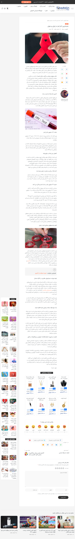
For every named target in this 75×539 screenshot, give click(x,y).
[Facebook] (66, 69)
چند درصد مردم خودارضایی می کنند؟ (5, 366)
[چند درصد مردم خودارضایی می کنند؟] (4, 360)
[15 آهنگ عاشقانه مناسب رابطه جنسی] (13, 303)
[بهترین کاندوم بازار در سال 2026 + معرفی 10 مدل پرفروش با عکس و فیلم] (4, 334)
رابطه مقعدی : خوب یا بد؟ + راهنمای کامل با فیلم (13, 381)
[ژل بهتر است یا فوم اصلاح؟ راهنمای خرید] (4, 469)
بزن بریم (26, 2)
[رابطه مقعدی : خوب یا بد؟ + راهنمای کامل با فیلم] (13, 374)
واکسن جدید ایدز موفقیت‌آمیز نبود (9, 530)
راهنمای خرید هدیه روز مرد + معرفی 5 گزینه (5, 463)
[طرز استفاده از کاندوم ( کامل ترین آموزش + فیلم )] (4, 318)
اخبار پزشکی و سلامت (69, 526)
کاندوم (28, 261)
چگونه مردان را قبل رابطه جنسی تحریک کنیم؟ (5, 407)
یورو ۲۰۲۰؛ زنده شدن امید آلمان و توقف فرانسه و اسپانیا (47, 531)
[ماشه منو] (71, 8)
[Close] (1, 2)
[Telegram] (66, 82)
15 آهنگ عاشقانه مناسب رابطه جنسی (13, 309)
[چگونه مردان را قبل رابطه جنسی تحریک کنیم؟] (4, 401)
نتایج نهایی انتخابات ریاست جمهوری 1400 (29, 531)
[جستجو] (2, 8)
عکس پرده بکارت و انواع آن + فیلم (13, 339)
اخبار (67, 24)
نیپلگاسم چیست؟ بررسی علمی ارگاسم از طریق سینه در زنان (5, 311)
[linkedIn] (56, 445)
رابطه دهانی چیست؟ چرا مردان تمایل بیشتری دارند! (13, 394)
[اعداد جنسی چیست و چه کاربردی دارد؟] (13, 428)
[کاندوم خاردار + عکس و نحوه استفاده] (13, 348)
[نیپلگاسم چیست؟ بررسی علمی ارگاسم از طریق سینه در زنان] (4, 303)
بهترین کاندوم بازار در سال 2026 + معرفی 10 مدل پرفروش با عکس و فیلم (5, 341)
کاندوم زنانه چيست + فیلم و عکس (5, 393)
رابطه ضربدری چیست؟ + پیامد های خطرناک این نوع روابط (13, 407)
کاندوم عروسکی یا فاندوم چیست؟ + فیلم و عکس (5, 421)
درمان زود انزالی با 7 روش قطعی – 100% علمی (5, 433)
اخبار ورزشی (51, 526)
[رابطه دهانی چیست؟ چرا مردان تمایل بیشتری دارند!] (13, 387)
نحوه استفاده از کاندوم (41, 273)
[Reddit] (62, 78)
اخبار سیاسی (32, 526)
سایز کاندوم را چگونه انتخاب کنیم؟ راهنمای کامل (5, 381)
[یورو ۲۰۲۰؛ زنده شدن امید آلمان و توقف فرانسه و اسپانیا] (47, 522)
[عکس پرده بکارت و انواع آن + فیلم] (13, 334)
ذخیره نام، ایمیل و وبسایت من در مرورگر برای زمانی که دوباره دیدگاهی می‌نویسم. (52, 493)
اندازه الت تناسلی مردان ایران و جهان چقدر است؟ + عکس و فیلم (13, 326)
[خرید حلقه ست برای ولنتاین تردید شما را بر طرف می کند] (4, 444)
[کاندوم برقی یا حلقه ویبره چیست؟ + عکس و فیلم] (13, 360)
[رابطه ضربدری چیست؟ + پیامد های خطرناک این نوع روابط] (13, 401)
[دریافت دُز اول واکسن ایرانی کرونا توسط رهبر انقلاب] (66, 522)
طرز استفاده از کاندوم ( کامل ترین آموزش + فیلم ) (5, 325)
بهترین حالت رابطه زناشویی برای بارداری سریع (13, 421)
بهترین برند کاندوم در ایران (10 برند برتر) (13, 463)
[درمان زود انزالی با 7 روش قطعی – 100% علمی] (4, 428)
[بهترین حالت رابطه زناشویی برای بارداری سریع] (13, 414)
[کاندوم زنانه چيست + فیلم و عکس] (4, 387)
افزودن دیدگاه (64, 29)
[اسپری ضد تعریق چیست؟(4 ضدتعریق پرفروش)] (13, 469)
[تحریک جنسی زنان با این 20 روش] (4, 348)
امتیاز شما (66, 468)
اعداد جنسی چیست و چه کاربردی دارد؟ (13, 433)
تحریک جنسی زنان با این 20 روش (5, 354)
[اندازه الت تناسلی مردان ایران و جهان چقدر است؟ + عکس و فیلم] (13, 318)
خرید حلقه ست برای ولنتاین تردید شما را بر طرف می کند (5, 450)
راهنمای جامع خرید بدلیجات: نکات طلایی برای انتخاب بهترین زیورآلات (13, 445)
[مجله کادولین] (63, 8)
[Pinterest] (66, 73)
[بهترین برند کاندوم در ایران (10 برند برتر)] (13, 457)
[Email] (62, 82)
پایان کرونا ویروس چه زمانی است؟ (64, 100)
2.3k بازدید (51, 29)
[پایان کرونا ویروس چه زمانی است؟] (64, 94)
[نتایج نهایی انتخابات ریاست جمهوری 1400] (28, 522)
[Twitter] (62, 69)
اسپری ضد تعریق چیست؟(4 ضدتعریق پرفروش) (13, 476)
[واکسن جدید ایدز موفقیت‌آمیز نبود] (9, 522)
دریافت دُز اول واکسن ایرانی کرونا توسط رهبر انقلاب (66, 531)
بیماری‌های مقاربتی (47, 290)
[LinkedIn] (66, 78)
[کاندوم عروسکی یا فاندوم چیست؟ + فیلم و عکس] (4, 414)
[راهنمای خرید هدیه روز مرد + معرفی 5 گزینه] (4, 457)
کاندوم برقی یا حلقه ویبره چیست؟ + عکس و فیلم (13, 367)
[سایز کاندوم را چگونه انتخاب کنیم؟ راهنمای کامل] (4, 374)
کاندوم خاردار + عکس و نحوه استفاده (13, 354)
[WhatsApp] (62, 73)
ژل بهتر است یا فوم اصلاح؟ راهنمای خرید (5, 475)
